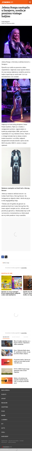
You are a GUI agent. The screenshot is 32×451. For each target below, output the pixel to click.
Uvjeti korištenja (12, 442)
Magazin (4, 403)
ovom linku (24, 267)
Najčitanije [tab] (16, 337)
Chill (3, 432)
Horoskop (4, 436)
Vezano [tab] (26, 337)
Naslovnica (5, 390)
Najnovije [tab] (6, 337)
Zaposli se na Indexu (13, 440)
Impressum (4, 442)
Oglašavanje (4, 440)
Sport (3, 398)
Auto (3, 428)
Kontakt (21, 440)
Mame (3, 415)
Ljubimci (4, 419)
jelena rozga (5, 262)
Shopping (4, 407)
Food (3, 411)
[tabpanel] (16, 362)
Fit (2, 424)
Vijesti (3, 394)
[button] (30, 2)
